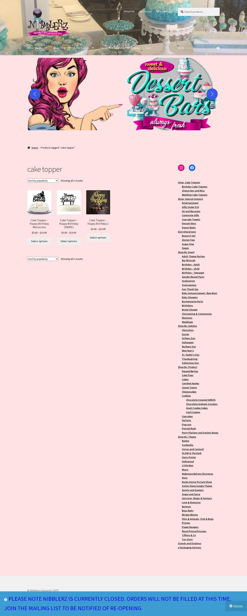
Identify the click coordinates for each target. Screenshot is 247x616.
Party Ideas (132, 48)
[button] (75, 94)
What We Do (34, 48)
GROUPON (129, 11)
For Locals (82, 48)
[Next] (212, 94)
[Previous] (35, 94)
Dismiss (238, 606)
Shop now (59, 48)
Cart (148, 48)
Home (35, 147)
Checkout (162, 11)
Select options (39, 241)
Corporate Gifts (109, 48)
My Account (146, 11)
